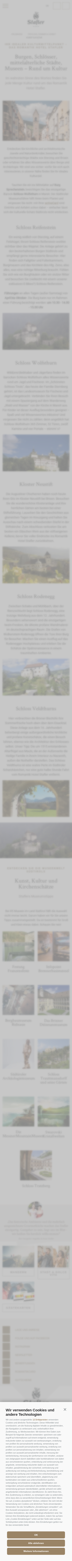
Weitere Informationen (36, 1551)
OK (36, 1535)
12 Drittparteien (40, 1420)
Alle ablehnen (36, 1543)
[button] (64, 1409)
